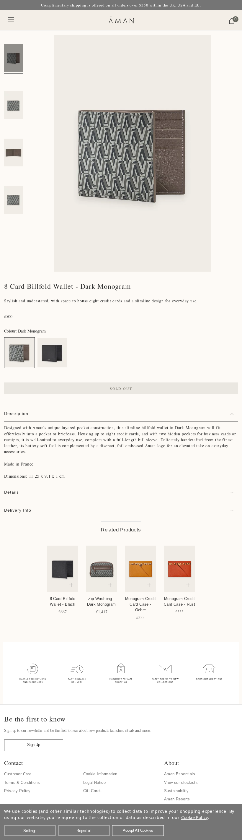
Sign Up (33, 744)
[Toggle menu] (11, 19)
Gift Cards (92, 791)
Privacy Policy (17, 791)
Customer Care (17, 774)
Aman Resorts (177, 799)
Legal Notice (94, 782)
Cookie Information (100, 774)
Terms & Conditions (22, 782)
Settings (30, 830)
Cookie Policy (194, 817)
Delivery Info (17, 510)
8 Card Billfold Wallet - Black (63, 601)
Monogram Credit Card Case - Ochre (140, 604)
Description (16, 413)
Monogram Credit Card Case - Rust (179, 601)
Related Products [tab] (121, 530)
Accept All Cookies (138, 830)
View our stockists (181, 782)
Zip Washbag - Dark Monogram (101, 601)
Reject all (83, 830)
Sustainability (176, 791)
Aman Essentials (179, 774)
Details (11, 492)
